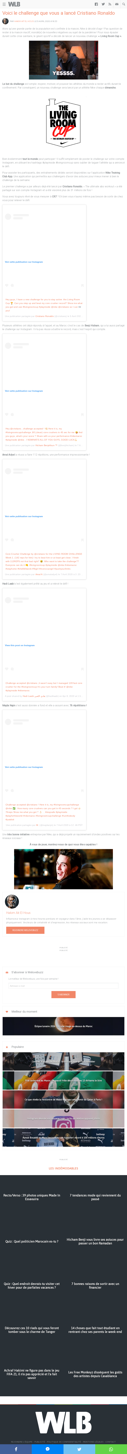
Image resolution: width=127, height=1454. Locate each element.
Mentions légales (93, 1442)
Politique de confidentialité (64, 1442)
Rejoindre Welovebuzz (25, 930)
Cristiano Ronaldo (44, 316)
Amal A (39, 574)
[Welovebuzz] (14, 4)
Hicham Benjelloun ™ (46, 445)
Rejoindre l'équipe (22, 1442)
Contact (110, 1442)
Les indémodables (63, 1168)
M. (37, 825)
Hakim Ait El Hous (24, 21)
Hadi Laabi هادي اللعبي (34, 696)
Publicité (40, 1442)
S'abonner (63, 994)
